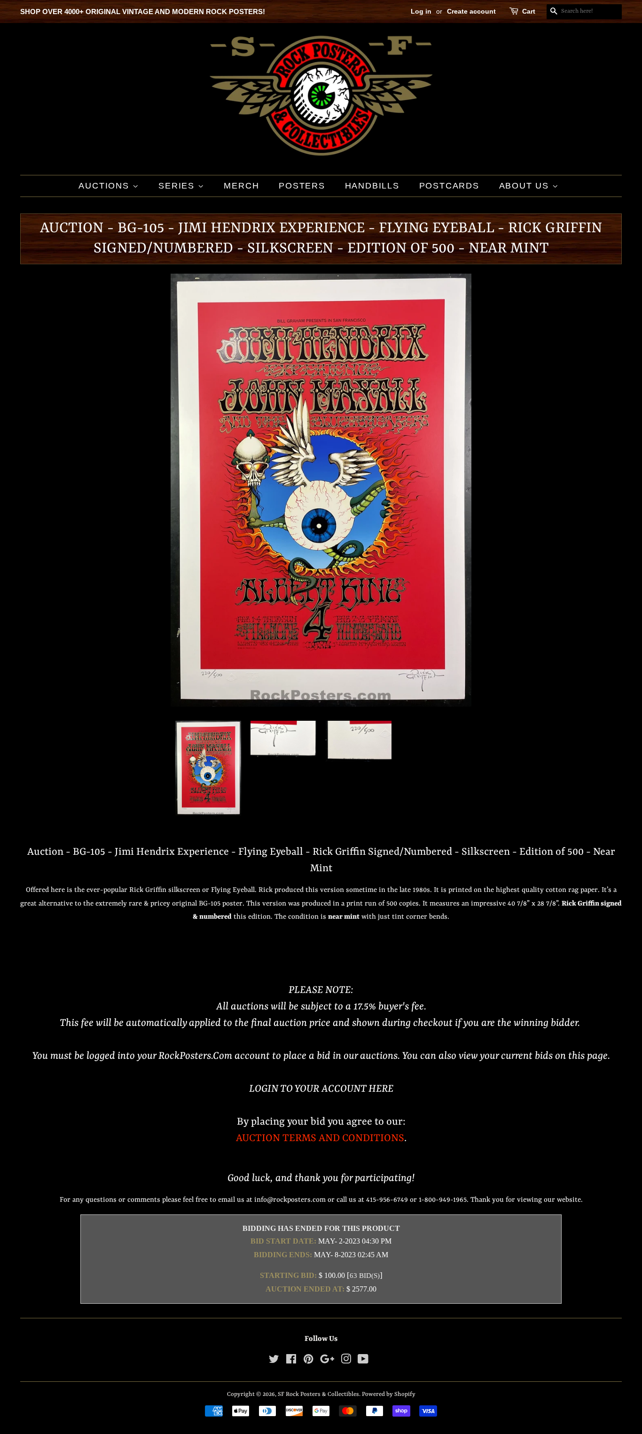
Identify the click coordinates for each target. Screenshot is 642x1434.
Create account (471, 11)
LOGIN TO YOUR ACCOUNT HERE (321, 1089)
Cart (528, 11)
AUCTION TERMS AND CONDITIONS (320, 1138)
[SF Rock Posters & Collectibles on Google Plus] (327, 1361)
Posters (302, 185)
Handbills (372, 185)
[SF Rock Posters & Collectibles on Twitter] (274, 1361)
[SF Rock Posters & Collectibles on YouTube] (363, 1361)
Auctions (105, 185)
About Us (525, 185)
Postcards (449, 185)
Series (178, 185)
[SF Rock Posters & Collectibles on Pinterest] (308, 1361)
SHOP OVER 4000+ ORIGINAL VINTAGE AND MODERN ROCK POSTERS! (142, 12)
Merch (241, 185)
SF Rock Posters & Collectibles (318, 1394)
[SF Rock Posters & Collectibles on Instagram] (346, 1361)
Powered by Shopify (388, 1394)
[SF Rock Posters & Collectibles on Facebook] (291, 1361)
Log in (421, 11)
